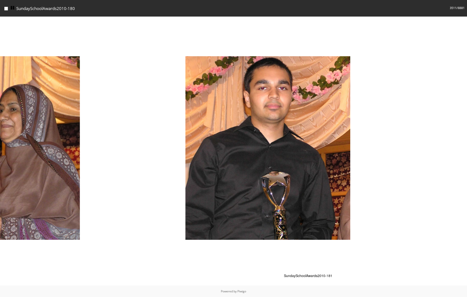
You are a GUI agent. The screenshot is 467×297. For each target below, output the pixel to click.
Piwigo (241, 291)
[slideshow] (13, 8)
